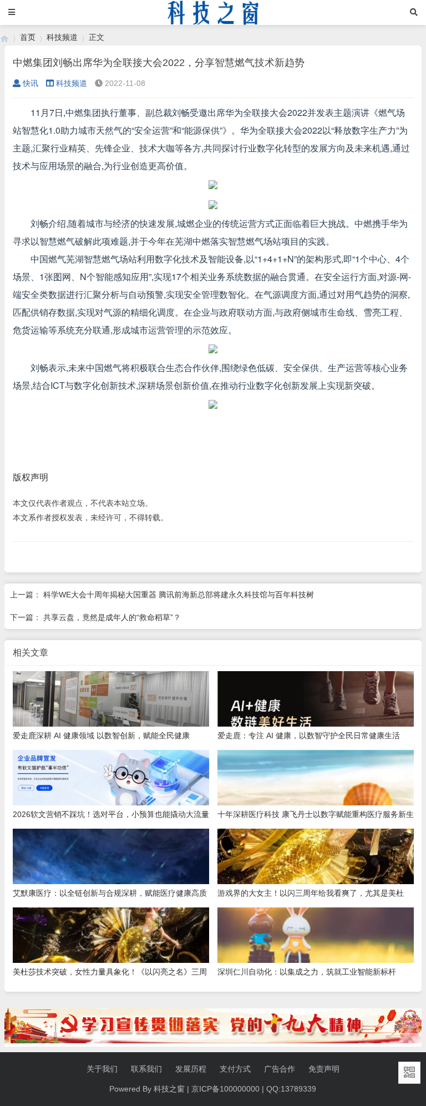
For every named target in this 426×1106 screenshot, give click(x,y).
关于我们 (102, 1068)
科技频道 (62, 37)
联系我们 (146, 1068)
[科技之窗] (4, 37)
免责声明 (323, 1068)
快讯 (30, 83)
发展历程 (190, 1068)
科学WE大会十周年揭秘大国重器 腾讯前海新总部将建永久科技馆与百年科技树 (178, 594)
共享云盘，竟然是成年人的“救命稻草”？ (112, 617)
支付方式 (235, 1068)
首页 (28, 37)
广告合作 (279, 1068)
